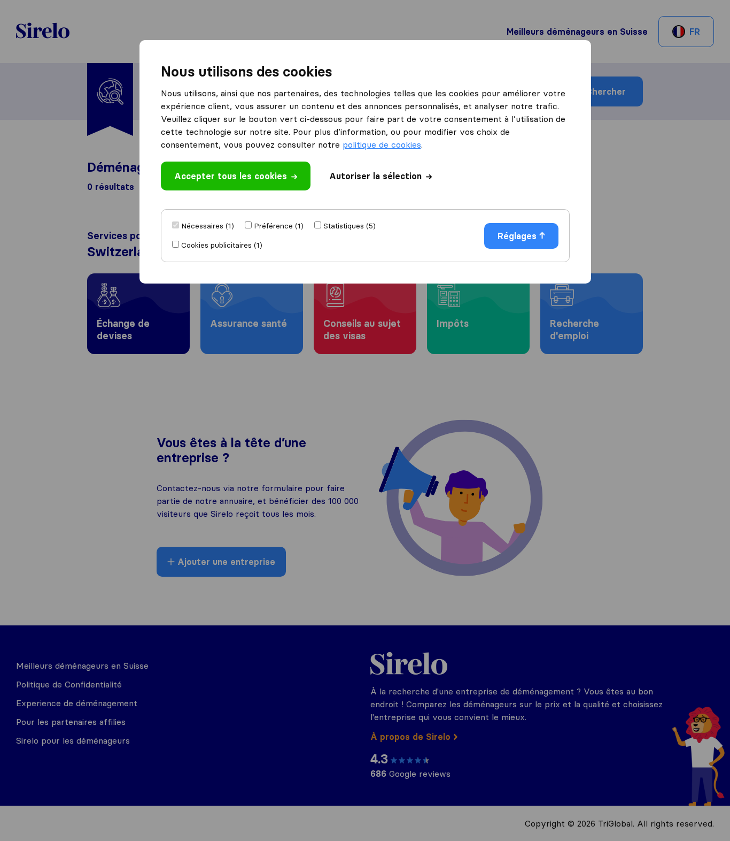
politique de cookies (382, 144)
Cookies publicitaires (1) (221, 245)
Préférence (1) (279, 226)
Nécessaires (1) (207, 226)
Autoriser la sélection (375, 176)
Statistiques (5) (349, 226)
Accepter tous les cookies (230, 176)
